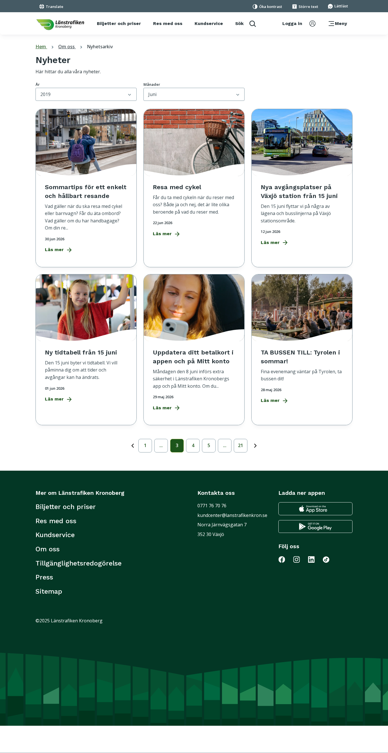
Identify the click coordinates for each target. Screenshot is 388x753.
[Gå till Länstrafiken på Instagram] (300, 559)
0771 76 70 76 (211, 505)
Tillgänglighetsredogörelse (79, 563)
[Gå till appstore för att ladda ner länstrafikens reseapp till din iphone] (315, 508)
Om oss (71, 46)
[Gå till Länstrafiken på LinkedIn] (315, 559)
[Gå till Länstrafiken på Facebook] (285, 559)
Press (44, 577)
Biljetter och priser (66, 507)
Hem (45, 46)
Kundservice (55, 535)
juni (152, 94)
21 (240, 445)
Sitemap (49, 591)
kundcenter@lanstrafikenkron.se (232, 515)
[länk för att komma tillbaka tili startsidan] (60, 24)
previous (132, 446)
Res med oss (56, 521)
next (255, 444)
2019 (45, 94)
